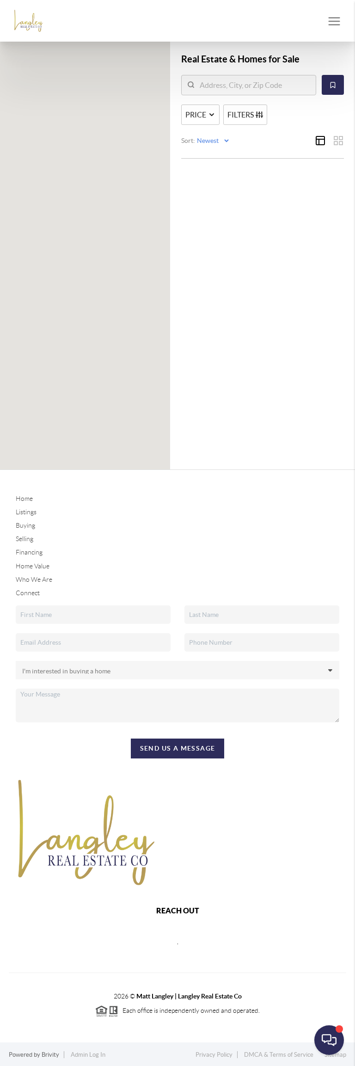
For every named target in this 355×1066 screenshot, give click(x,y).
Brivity (50, 1054)
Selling (24, 538)
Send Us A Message (177, 748)
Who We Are (34, 579)
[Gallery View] (338, 140)
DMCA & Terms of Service (278, 1054)
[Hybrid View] (320, 140)
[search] (254, 85)
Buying (25, 525)
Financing (29, 552)
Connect (28, 593)
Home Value (32, 566)
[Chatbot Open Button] (329, 1040)
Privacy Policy (214, 1054)
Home (24, 498)
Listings (26, 512)
